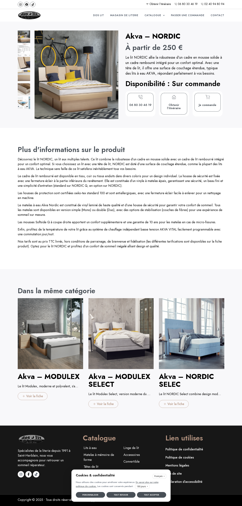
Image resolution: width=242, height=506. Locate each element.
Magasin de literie (124, 15)
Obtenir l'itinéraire (174, 106)
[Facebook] (26, 4)
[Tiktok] (32, 4)
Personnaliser (90, 495)
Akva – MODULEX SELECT (119, 380)
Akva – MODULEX (49, 376)
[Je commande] (207, 97)
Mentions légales (177, 465)
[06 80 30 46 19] (140, 97)
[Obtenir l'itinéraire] (174, 97)
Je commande (207, 105)
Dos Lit (98, 15)
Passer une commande (187, 15)
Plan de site (173, 473)
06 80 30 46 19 (140, 105)
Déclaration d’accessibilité (183, 481)
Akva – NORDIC (153, 36)
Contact (217, 15)
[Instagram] (20, 4)
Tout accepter (151, 495)
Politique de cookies (179, 457)
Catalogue (153, 15)
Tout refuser (121, 495)
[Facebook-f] (28, 474)
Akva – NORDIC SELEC (186, 380)
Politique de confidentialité (184, 449)
